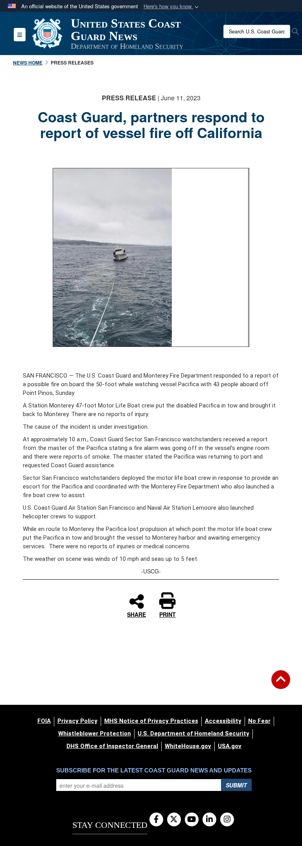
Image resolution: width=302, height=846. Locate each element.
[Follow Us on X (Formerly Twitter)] (174, 820)
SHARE (136, 613)
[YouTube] (192, 820)
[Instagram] (227, 820)
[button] (172, 6)
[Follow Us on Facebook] (156, 820)
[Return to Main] (280, 684)
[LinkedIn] (209, 820)
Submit (236, 785)
